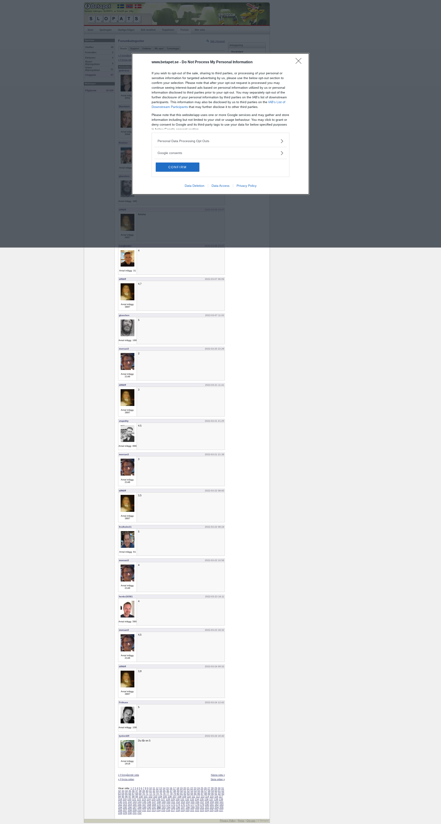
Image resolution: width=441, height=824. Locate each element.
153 (183, 802)
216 (168, 810)
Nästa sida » (218, 775)
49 (178, 791)
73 (154, 793)
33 (123, 791)
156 (197, 802)
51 (185, 791)
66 (129, 793)
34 (126, 791)
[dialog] (220, 123)
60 (216, 791)
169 (154, 804)
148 (159, 802)
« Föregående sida (128, 775)
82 (185, 793)
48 (174, 791)
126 (158, 799)
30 (219, 788)
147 (154, 802)
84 (191, 793)
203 (212, 807)
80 (178, 793)
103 (155, 796)
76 (164, 793)
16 (171, 788)
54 (195, 791)
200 (197, 807)
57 (205, 791)
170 (159, 804)
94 (119, 796)
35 (129, 791)
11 (154, 788)
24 (198, 788)
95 (123, 796)
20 (184, 788)
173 (173, 804)
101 (146, 796)
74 (157, 793)
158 (207, 802)
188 (139, 807)
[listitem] (220, 141)
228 (120, 813)
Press (241, 820)
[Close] (300, 62)
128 (168, 799)
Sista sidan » (218, 779)
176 (188, 804)
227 (221, 810)
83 (188, 793)
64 (123, 793)
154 (188, 802)
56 (202, 791)
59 (212, 791)
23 (195, 788)
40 (147, 791)
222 (197, 810)
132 (187, 799)
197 (183, 807)
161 (221, 802)
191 (154, 807)
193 (163, 807)
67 (133, 793)
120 (129, 799)
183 (221, 804)
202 (207, 807)
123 (144, 799)
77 (167, 793)
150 (168, 802)
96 (126, 796)
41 (150, 791)
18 (177, 788)
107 (174, 796)
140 (120, 802)
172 (168, 804)
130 (177, 799)
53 (191, 791)
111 (193, 796)
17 (174, 788)
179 (202, 804)
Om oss (250, 820)
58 (209, 791)
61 (219, 791)
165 (135, 804)
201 (202, 807)
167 (144, 804)
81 (181, 793)
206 (120, 810)
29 (215, 788)
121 (134, 799)
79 (174, 793)
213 (154, 810)
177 (192, 804)
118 (120, 799)
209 (135, 810)
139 (221, 799)
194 (168, 807)
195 (173, 807)
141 (125, 802)
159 (212, 802)
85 (195, 793)
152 (178, 802)
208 (130, 810)
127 (163, 799)
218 (178, 810)
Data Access (220, 185)
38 (140, 791)
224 (207, 810)
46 (167, 791)
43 (157, 791)
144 (139, 802)
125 (153, 799)
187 (135, 807)
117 (221, 796)
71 (147, 793)
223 (202, 810)
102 (150, 796)
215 (163, 810)
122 (139, 799)
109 (184, 796)
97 (129, 796)
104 (160, 796)
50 (181, 791)
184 (120, 807)
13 (160, 788)
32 (119, 791)
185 (125, 807)
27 (208, 788)
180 (207, 804)
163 (125, 804)
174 (178, 804)
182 (217, 804)
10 (150, 788)
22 (191, 788)
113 (202, 796)
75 (160, 793)
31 (222, 788)
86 (198, 793)
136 (206, 799)
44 (160, 791)
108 (179, 796)
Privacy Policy (247, 185)
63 (119, 793)
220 (187, 810)
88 (205, 793)
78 (171, 793)
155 (192, 802)
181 (212, 804)
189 (144, 807)
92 (219, 793)
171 (163, 804)
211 (144, 810)
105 (165, 796)
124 (149, 799)
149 (163, 802)
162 (120, 804)
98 (133, 796)
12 (157, 788)
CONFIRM (177, 167)
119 (125, 799)
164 (130, 804)
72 (150, 793)
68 (136, 793)
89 (209, 793)
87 (202, 793)
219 (183, 810)
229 (125, 813)
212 (149, 810)
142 (130, 802)
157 (202, 802)
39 (143, 791)
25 (202, 788)
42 (154, 791)
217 (173, 810)
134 (197, 799)
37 (136, 791)
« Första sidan (126, 779)
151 (173, 802)
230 (130, 813)
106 (170, 796)
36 (133, 791)
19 (181, 788)
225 (211, 810)
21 (188, 788)
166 (139, 804)
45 (164, 791)
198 (188, 807)
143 (135, 802)
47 (171, 791)
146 (149, 802)
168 (149, 804)
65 (126, 793)
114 (207, 796)
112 (198, 796)
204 (217, 807)
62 (222, 791)
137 (211, 799)
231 (135, 813)
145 (144, 802)
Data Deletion (194, 185)
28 (212, 788)
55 (198, 791)
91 (216, 793)
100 (141, 796)
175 (183, 804)
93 (222, 793)
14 (164, 788)
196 (178, 807)
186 (130, 807)
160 (217, 802)
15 (167, 788)
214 (158, 810)
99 (136, 796)
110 (189, 796)
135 (202, 799)
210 (139, 810)
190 (149, 807)
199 (192, 807)
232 (139, 813)
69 (140, 793)
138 (216, 799)
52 (188, 791)
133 (192, 799)
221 (192, 810)
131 (182, 799)
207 (125, 810)
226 (216, 810)
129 (173, 799)
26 (205, 788)
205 (221, 807)
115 (212, 796)
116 (216, 796)
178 (197, 804)
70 (143, 793)
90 (212, 793)
